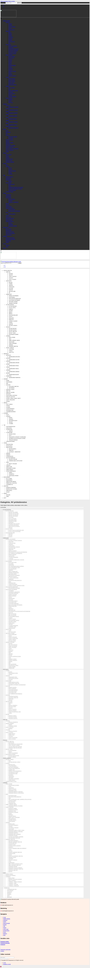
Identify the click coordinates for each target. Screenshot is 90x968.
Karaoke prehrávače (13, 572)
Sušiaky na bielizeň (13, 638)
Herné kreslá (11, 733)
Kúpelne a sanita (9, 139)
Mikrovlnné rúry (12, 606)
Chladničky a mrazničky (14, 592)
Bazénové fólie (12, 811)
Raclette (10, 612)
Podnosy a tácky (12, 659)
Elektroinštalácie (9, 176)
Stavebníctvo (8, 234)
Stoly (9, 861)
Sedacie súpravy (12, 710)
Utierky (10, 72)
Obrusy (10, 63)
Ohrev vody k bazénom (14, 817)
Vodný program (11, 93)
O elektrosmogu (9, 159)
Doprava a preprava (10, 237)
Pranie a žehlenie (12, 637)
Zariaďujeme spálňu (12, 115)
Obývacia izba (11, 41)
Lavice (9, 849)
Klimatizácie (11, 545)
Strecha (7, 215)
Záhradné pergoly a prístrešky (16, 792)
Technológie (8, 179)
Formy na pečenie (12, 646)
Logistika (5, 236)
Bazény (10, 167)
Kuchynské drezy (12, 691)
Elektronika (10, 47)
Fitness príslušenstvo (14, 768)
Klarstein (9, 891)
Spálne (7, 151)
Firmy (7, 246)
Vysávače (10, 558)
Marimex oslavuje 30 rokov (15, 879)
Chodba (10, 34)
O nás (4, 917)
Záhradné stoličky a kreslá (15, 867)
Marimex (9, 893)
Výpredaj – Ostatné (13, 884)
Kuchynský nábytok (12, 136)
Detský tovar (11, 83)
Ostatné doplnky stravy (14, 762)
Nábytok (7, 22)
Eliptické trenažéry (13, 767)
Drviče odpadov (12, 595)
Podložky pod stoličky (14, 523)
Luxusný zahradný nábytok (15, 852)
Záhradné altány (12, 790)
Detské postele (11, 80)
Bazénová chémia (12, 808)
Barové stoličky (12, 687)
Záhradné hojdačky (13, 832)
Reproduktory (12, 583)
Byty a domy (8, 228)
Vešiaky (10, 674)
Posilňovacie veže (12, 773)
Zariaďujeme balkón (12, 124)
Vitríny (10, 713)
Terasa (7, 117)
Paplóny (10, 535)
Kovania (10, 60)
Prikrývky (10, 69)
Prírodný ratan (12, 857)
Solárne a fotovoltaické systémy (15, 188)
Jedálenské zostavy (13, 678)
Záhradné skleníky (13, 835)
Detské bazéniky (12, 750)
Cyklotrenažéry (12, 765)
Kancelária (10, 37)
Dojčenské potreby (12, 84)
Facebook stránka (5, 941)
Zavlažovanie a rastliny (14, 838)
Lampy (9, 630)
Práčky (10, 635)
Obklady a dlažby (9, 142)
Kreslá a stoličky (12, 731)
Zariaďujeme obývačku (13, 107)
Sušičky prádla (12, 639)
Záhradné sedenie (12, 866)
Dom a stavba (11, 87)
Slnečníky (10, 858)
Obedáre (10, 653)
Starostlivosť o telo (11, 781)
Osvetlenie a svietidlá (10, 145)
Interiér (4, 129)
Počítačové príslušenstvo (15, 580)
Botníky (10, 671)
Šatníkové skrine (12, 726)
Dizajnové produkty (13, 825)
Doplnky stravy (10, 759)
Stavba (4, 193)
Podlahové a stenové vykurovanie (15, 187)
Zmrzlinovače (11, 628)
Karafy (10, 648)
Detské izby (11, 742)
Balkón (9, 32)
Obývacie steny (12, 706)
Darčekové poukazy (11, 875)
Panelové (10, 200)
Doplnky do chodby (13, 512)
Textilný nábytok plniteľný (15, 746)
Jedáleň (10, 35)
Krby (9, 704)
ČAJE (9, 760)
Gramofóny (11, 564)
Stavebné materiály (10, 161)
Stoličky (10, 28)
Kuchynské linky (12, 692)
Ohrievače (10, 549)
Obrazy (10, 62)
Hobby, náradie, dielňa (13, 90)
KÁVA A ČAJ (10, 649)
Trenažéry (11, 777)
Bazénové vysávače (13, 812)
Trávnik (10, 172)
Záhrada (7, 86)
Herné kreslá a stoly (13, 682)
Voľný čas (10, 102)
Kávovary (10, 599)
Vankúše (10, 74)
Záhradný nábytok (12, 96)
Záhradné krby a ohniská (14, 834)
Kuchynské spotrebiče (13, 50)
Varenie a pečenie (12, 53)
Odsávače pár (11, 548)
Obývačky (8, 144)
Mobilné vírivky (12, 816)
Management (8, 230)
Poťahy (10, 66)
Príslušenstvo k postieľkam (15, 744)
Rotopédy (10, 774)
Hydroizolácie (9, 206)
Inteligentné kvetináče (14, 588)
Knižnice (10, 702)
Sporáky (10, 617)
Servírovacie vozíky (13, 665)
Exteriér (5, 163)
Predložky (10, 68)
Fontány (10, 826)
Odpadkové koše (12, 521)
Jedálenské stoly (12, 677)
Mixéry (10, 607)
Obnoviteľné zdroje (10, 231)
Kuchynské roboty (13, 601)
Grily (9, 89)
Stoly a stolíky (11, 29)
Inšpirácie (5, 104)
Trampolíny (11, 776)
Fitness (10, 101)
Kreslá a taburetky (13, 722)
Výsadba (10, 173)
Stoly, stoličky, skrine (14, 745)
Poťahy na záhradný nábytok (15, 856)
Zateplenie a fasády (12, 225)
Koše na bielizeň (12, 634)
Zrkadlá (10, 527)
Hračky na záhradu (13, 753)
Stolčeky (10, 736)
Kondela (9, 894)
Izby (7, 133)
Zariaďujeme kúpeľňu (13, 112)
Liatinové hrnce (12, 800)
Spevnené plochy (12, 170)
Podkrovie (8, 126)
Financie (7, 205)
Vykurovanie (8, 182)
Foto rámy (11, 517)
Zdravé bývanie (6, 923)
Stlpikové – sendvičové (13, 202)
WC (9, 43)
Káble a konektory (13, 571)
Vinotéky (10, 624)
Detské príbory (12, 756)
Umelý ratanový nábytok (14, 865)
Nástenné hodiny (12, 519)
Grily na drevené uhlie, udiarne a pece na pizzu (19, 799)
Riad (9, 662)
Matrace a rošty (12, 715)
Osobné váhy (11, 769)
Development (6, 227)
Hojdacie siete (12, 844)
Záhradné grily (12, 803)
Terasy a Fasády (12, 789)
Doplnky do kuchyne (13, 513)
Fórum (4, 243)
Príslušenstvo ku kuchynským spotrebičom (19, 611)
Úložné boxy (11, 862)
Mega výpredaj (12, 880)
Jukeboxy (10, 570)
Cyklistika (10, 99)
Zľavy (4, 248)
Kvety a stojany (12, 518)
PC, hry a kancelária (13, 577)
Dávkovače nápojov (13, 593)
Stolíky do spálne (12, 737)
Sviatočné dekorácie (13, 525)
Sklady (7, 242)
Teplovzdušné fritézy (13, 620)
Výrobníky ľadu (12, 626)
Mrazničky (11, 608)
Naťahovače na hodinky (14, 575)
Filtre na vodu (11, 543)
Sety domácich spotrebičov (15, 553)
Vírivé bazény (11, 821)
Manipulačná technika (10, 239)
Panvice (10, 655)
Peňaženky (11, 522)
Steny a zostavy (11, 26)
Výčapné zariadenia (13, 557)
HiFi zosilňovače (12, 568)
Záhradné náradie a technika (15, 805)
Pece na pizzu (11, 801)
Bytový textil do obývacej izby (16, 530)
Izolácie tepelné (11, 209)
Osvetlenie (10, 92)
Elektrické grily (12, 795)
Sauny (9, 786)
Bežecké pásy (11, 764)
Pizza (9, 657)
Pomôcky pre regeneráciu (14, 771)
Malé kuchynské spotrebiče (15, 604)
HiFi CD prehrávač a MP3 (14, 567)
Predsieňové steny (13, 673)
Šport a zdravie (9, 98)
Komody (10, 724)
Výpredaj (8, 876)
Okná (7, 212)
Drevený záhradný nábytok (15, 841)
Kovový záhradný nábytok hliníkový (17, 848)
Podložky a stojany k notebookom (16, 684)
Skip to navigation (4, 1)
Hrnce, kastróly (12, 647)
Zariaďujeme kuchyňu (13, 110)
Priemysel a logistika (10, 233)
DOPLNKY (10, 643)
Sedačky (10, 25)
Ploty (7, 164)
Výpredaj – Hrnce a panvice (15, 881)
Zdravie (4, 153)
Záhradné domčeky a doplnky (15, 791)
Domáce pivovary (12, 594)
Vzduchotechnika (9, 191)
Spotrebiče (10, 138)
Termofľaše (11, 668)
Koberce (10, 59)
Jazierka (10, 169)
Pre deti (7, 77)
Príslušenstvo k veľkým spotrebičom (17, 552)
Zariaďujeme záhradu (13, 121)
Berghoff (9, 897)
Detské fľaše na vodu (13, 755)
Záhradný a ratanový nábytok (15, 868)
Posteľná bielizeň (12, 65)
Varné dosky (11, 622)
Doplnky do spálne (13, 516)
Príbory (10, 661)
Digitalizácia (8, 196)
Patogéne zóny (9, 160)
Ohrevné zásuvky (12, 576)
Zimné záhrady (9, 219)
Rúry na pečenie (12, 613)
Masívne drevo (11, 199)
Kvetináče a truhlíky (13, 827)
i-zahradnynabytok (11, 889)
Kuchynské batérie (13, 689)
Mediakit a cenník (7, 964)
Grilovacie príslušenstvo (14, 796)
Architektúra (8, 194)
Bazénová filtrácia (13, 809)
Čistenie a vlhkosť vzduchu (15, 540)
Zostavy (10, 871)
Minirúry (10, 651)
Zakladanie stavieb (10, 218)
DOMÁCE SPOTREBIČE (10, 539)
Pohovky (10, 707)
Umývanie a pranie (12, 52)
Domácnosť (8, 44)
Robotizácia (8, 240)
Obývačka (8, 105)
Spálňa (7, 114)
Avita (8, 895)
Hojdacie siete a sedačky (14, 845)
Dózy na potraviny (12, 644)
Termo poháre (11, 666)
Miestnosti (8, 31)
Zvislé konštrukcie (10, 221)
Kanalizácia (8, 178)
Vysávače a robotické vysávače (16, 559)
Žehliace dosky (12, 641)
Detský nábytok (11, 81)
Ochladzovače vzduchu (14, 546)
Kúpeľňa (10, 40)
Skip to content (11, 1)
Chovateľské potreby (13, 785)
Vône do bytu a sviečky (14, 526)
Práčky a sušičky (12, 550)
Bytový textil (11, 57)
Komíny (10, 222)
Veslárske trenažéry (13, 778)
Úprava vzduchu (12, 554)
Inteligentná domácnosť (13, 49)
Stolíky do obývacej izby (14, 711)
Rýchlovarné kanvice (13, 616)
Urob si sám (8, 217)
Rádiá (9, 581)
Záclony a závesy (12, 75)
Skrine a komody (10, 723)
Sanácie (10, 181)
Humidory (10, 544)
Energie (7, 203)
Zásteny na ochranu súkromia (15, 836)
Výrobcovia (7, 887)
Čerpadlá (10, 814)
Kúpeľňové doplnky (13, 696)
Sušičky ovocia (12, 619)
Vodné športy (11, 780)
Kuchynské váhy (12, 602)
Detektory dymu (12, 562)
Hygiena (7, 157)
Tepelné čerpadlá (12, 190)
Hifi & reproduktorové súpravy (16, 566)
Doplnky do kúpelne (13, 514)
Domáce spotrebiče (12, 46)
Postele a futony (12, 716)
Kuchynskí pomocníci (13, 603)
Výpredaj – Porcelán (13, 885)
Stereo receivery (12, 584)
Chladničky (11, 590)
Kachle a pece (11, 184)
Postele (10, 23)
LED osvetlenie (12, 631)
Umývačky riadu (12, 621)
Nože (9, 652)
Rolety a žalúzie (11, 214)
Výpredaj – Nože (12, 883)
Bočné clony (11, 823)
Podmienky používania (5, 949)
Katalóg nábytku (6, 20)
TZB (4, 175)
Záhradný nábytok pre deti (15, 747)
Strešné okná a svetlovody (14, 211)
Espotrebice (10, 890)
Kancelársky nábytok (13, 683)
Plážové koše (11, 853)
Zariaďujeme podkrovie (13, 127)
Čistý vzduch (8, 154)
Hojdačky (10, 847)
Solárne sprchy (12, 820)
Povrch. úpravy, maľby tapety (12, 148)
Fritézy (10, 597)
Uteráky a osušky (12, 71)
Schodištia (10, 224)
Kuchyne (8, 135)
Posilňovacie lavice (13, 772)
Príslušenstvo (12, 818)
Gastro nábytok (12, 843)
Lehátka (10, 850)
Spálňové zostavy (12, 718)
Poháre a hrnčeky (12, 660)
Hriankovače (11, 598)
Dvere (7, 130)
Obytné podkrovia (9, 208)
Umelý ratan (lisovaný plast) (15, 863)
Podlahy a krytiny (9, 147)
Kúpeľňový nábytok (13, 697)
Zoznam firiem (6, 930)
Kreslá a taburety (12, 705)
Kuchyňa (10, 38)
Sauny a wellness (9, 150)
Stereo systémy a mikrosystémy (16, 585)
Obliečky (10, 534)
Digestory (11, 541)
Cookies (2, 951)
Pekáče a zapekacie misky (14, 656)
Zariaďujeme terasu (12, 118)
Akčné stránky (9, 874)
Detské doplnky (11, 78)
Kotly (9, 185)
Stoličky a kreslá (12, 859)
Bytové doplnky (9, 54)
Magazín (8, 245)
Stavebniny (11, 787)
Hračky (10, 751)
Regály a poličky (12, 709)
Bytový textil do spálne (14, 531)
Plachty (10, 536)
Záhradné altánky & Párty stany (16, 830)
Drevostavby (8, 197)
